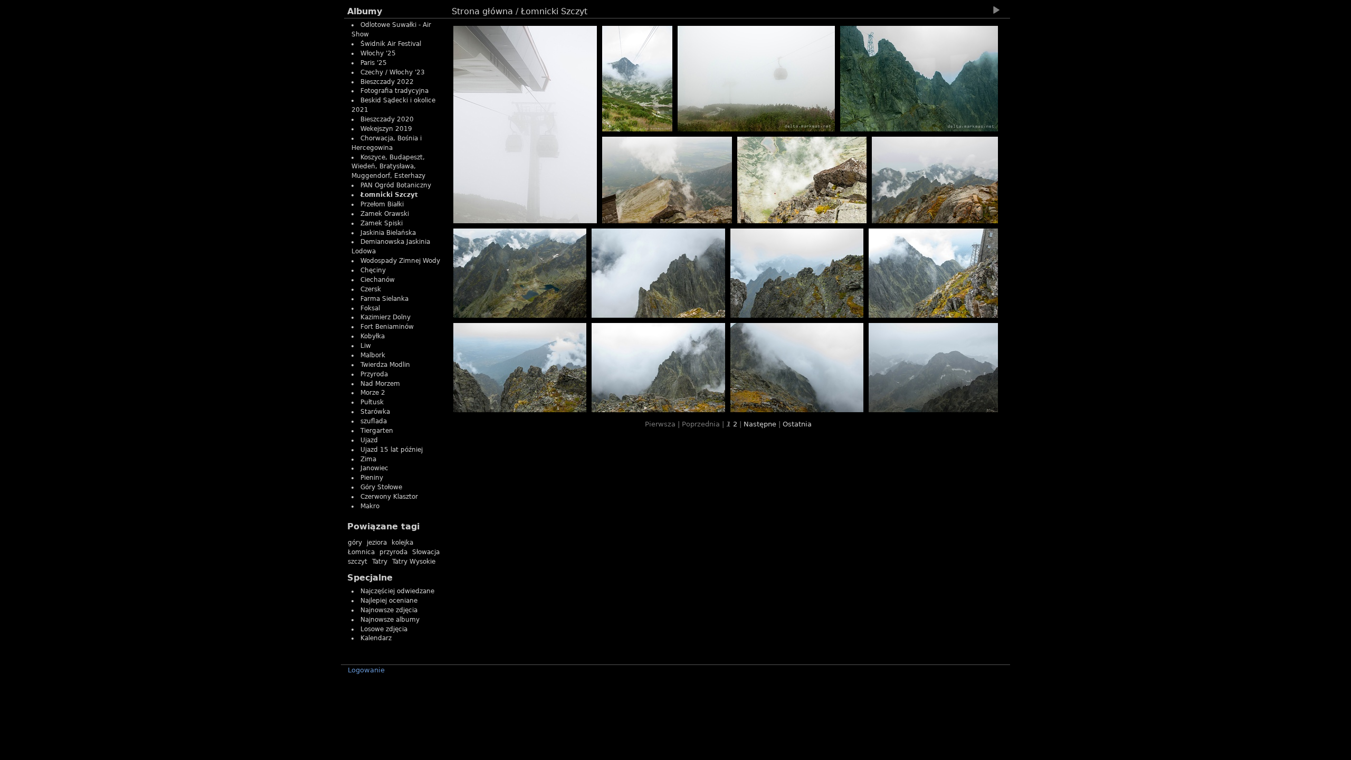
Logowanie (366, 670)
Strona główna (482, 11)
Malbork (372, 355)
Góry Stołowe (381, 487)
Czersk (370, 289)
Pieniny (371, 477)
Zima (368, 459)
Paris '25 (373, 62)
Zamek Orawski (384, 213)
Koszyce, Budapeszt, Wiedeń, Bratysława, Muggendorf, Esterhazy (388, 167)
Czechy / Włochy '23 (392, 72)
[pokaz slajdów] (996, 10)
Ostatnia (797, 424)
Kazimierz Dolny (385, 317)
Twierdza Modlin (385, 364)
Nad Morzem (380, 383)
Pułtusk (372, 402)
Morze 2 (372, 392)
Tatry (379, 561)
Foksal (370, 308)
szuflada (373, 421)
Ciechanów (377, 279)
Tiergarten (376, 430)
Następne (760, 424)
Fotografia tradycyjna (394, 90)
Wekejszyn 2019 (386, 128)
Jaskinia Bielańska (388, 232)
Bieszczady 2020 (387, 119)
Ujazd (369, 440)
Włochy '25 (378, 53)
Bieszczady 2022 (387, 82)
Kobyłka (372, 336)
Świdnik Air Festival (390, 44)
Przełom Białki (382, 204)
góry (355, 542)
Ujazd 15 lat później (391, 449)
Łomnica (361, 552)
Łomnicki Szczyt (389, 194)
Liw (365, 345)
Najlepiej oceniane (388, 600)
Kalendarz (376, 638)
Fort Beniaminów (387, 326)
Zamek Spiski (381, 223)
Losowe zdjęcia (383, 629)
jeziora (377, 542)
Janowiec (374, 468)
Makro (369, 506)
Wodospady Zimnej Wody (400, 260)
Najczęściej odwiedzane (397, 591)
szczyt (357, 561)
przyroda (393, 552)
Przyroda (374, 374)
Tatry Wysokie (413, 561)
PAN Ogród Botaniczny (395, 185)
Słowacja (426, 552)
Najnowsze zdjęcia (388, 610)
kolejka (402, 542)
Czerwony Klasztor (389, 496)
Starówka (375, 411)
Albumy (364, 11)
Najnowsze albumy (390, 619)
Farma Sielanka (384, 298)
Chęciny (373, 270)
